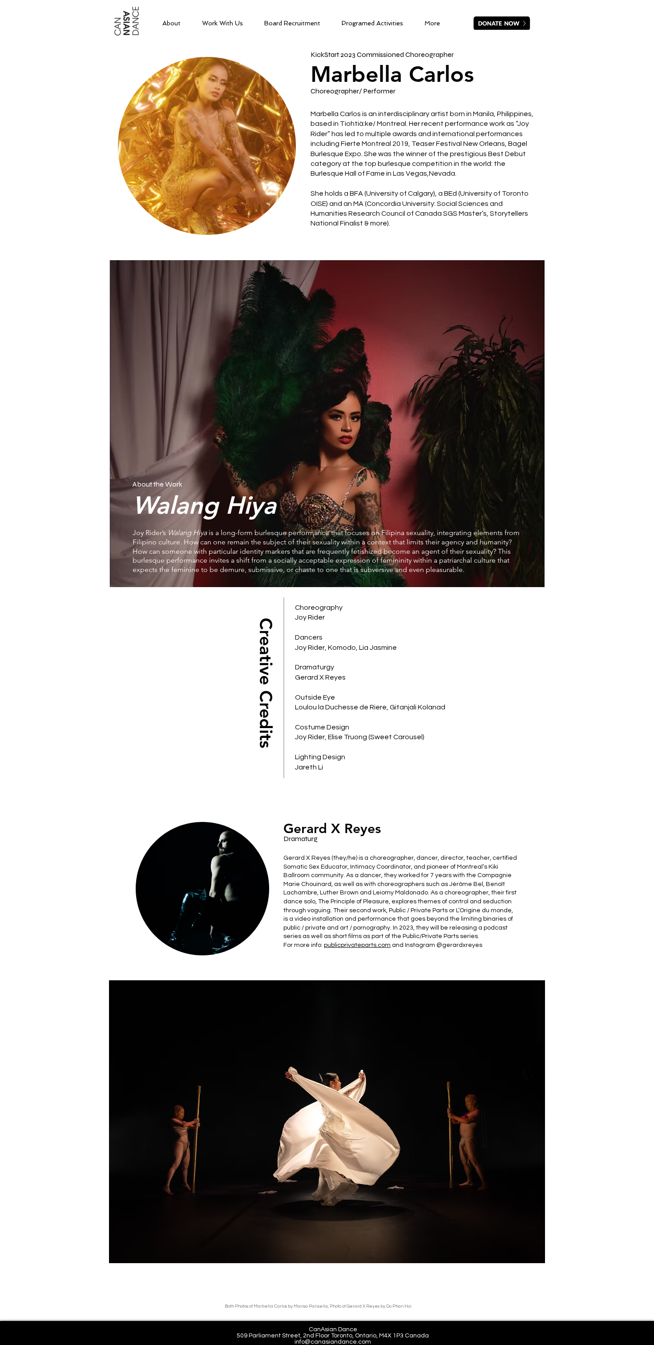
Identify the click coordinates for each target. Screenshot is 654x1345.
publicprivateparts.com (357, 945)
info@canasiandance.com (333, 1342)
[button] (327, 1121)
